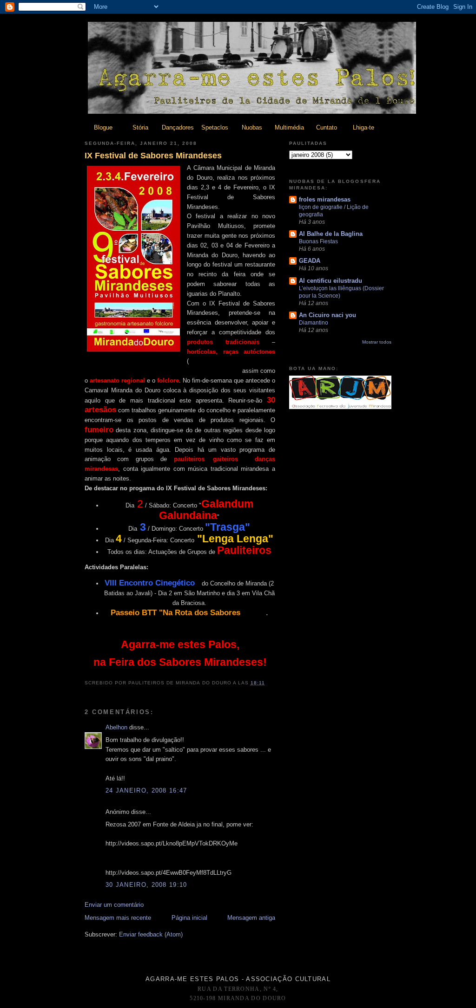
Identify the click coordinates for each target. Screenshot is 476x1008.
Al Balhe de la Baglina (331, 233)
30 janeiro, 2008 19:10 (146, 884)
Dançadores (178, 127)
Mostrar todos (376, 342)
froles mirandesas (324, 199)
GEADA (309, 260)
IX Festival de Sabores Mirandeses (153, 155)
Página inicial (189, 917)
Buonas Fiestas (318, 241)
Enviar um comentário (114, 904)
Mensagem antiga (251, 917)
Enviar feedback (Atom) (151, 934)
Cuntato (326, 127)
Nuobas (252, 127)
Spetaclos (214, 127)
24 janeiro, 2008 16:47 (146, 790)
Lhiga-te (363, 127)
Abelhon (116, 727)
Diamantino (313, 322)
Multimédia (289, 127)
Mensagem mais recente (118, 917)
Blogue (103, 127)
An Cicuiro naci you (327, 315)
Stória (140, 127)
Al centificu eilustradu (330, 280)
